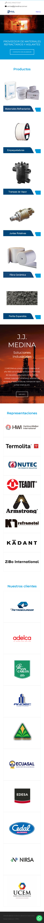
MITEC (17, 919)
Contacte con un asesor (22, 52)
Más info (22, 394)
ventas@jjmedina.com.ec (17, 6)
